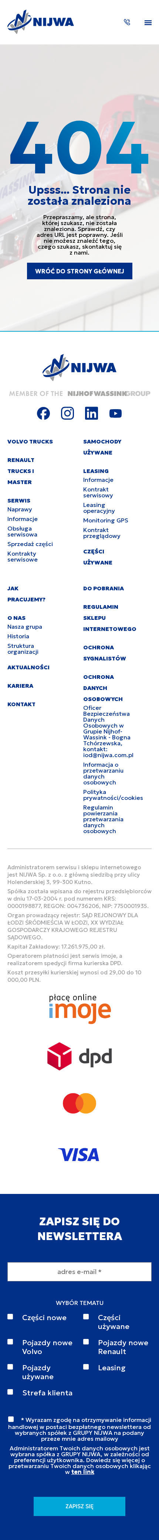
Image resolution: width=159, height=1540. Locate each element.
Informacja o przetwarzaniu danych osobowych (103, 773)
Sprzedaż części (30, 544)
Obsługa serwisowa (22, 531)
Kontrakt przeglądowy (102, 532)
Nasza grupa (24, 626)
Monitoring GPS (105, 520)
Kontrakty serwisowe (22, 556)
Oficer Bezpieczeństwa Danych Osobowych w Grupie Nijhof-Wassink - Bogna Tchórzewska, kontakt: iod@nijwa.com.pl (108, 731)
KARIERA (20, 685)
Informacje (22, 518)
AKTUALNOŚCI (28, 667)
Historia (18, 636)
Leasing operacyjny (99, 507)
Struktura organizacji (22, 648)
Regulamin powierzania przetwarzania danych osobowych (103, 819)
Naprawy (19, 509)
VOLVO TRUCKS (30, 441)
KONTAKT (21, 704)
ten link (82, 1471)
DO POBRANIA (103, 588)
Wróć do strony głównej (79, 271)
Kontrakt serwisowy (98, 492)
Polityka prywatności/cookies (113, 794)
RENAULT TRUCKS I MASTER (20, 471)
